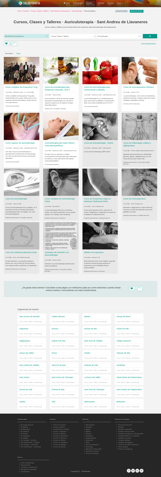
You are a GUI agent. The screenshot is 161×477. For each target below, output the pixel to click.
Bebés (88, 429)
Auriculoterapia (77, 11)
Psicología (89, 447)
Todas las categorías (125, 449)
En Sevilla (24, 433)
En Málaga (24, 438)
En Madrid (24, 427)
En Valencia (25, 431)
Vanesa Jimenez (56, 260)
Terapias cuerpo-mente (126, 431)
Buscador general (27, 425)
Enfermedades (91, 438)
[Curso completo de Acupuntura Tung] (21, 70)
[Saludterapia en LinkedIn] (137, 471)
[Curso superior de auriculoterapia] (21, 126)
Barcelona (137, 103)
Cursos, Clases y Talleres (40, 11)
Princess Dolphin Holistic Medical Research (142, 150)
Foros (119, 3)
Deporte (88, 433)
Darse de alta (25, 465)
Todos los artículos (92, 453)
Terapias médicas (124, 440)
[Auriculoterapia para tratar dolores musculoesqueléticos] (61, 126)
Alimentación (90, 425)
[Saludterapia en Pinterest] (141, 471)
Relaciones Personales (94, 449)
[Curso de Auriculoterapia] (21, 182)
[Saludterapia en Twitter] (133, 471)
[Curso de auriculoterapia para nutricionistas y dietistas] (100, 70)
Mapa (18, 53)
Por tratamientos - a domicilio (31, 447)
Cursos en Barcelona (60, 436)
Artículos (101, 3)
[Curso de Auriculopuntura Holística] (139, 70)
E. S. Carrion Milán (29, 92)
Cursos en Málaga (59, 444)
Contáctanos (25, 471)
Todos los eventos (59, 425)
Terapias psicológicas (125, 442)
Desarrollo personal (125, 425)
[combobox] (26, 36)
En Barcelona (25, 429)
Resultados (9, 53)
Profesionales (78, 3)
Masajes (121, 427)
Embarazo (89, 436)
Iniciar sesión (137, 11)
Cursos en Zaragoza (60, 442)
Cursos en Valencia (60, 438)
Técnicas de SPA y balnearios (128, 444)
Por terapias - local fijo (28, 440)
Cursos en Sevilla (59, 440)
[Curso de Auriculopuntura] (139, 182)
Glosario (110, 3)
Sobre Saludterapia (27, 463)
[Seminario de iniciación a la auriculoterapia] (61, 236)
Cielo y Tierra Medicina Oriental (21, 257)
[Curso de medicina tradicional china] (21, 236)
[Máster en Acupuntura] (100, 236)
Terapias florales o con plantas (128, 436)
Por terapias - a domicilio (29, 444)
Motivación (89, 440)
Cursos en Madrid (59, 433)
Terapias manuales (124, 438)
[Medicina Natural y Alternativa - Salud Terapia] (29, 3)
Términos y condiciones (29, 467)
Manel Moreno (56, 206)
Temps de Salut (56, 94)
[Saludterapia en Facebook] (129, 471)
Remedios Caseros (92, 451)
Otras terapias (123, 447)
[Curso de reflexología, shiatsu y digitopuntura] (139, 126)
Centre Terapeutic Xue (98, 206)
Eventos (90, 3)
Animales (89, 427)
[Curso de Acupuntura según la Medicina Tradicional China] (100, 182)
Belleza (88, 431)
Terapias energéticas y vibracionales (130, 433)
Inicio (19, 11)
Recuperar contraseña (28, 469)
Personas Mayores (92, 444)
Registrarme (122, 11)
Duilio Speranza (107, 148)
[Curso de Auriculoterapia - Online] (100, 126)
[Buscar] (150, 36)
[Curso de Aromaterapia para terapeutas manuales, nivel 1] (61, 70)
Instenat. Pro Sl (135, 92)
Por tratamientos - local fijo (30, 442)
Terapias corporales (125, 429)
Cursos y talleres (59, 427)
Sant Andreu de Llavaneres (60, 11)
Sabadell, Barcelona (104, 218)
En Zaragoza (25, 436)
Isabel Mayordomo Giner (109, 94)
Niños (88, 442)
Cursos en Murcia (59, 447)
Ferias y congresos (59, 431)
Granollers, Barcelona (60, 108)
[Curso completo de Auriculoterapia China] (61, 182)
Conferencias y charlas (61, 429)
